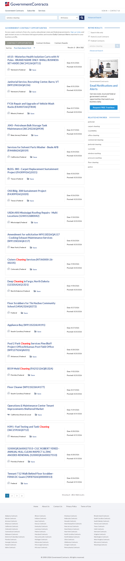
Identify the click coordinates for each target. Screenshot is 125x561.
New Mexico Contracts (71, 529)
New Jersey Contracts (71, 526)
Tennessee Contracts (101, 524)
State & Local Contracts (100, 37)
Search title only (97, 32)
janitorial (91, 122)
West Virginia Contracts (101, 539)
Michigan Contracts (41, 539)
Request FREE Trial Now (104, 107)
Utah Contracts (99, 529)
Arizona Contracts (11, 521)
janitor (90, 167)
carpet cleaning (94, 126)
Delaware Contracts (11, 534)
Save (34, 70)
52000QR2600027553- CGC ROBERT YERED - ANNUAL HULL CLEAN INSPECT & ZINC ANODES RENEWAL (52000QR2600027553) (33, 451)
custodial (91, 149)
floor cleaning (93, 162)
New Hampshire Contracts (73, 524)
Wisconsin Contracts (101, 542)
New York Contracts (70, 531)
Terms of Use (86, 506)
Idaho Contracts (10, 547)
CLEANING (92, 131)
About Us (45, 506)
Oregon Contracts (70, 545)
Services (41, 11)
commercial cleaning (95, 140)
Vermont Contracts (100, 531)
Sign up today (76, 32)
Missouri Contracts (41, 547)
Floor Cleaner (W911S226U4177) (26, 387)
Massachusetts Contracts (43, 537)
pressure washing (95, 158)
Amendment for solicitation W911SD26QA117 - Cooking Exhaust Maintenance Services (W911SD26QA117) (33, 237)
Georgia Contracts (11, 542)
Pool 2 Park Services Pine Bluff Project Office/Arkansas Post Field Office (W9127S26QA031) (30, 346)
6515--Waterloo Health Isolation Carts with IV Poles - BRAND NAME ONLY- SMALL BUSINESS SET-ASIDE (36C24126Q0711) (33, 60)
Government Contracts (14, 11)
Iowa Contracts (40, 521)
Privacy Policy (71, 506)
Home (36, 506)
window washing (94, 153)
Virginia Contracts (100, 534)
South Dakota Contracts (101, 521)
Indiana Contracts (40, 518)
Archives (43, 43)
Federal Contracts (97, 41)
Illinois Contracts (40, 516)
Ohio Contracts (69, 539)
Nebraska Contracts (70, 518)
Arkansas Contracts (11, 524)
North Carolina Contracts (72, 534)
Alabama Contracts (11, 516)
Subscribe (31, 11)
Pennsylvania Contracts (72, 547)
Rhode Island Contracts (101, 516)
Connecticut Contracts (12, 531)
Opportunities (19, 43)
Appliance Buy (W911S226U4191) (26, 324)
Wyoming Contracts (100, 545)
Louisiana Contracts (41, 529)
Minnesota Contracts (42, 542)
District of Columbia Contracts (15, 537)
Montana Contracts (70, 516)
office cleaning (93, 135)
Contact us (115, 11)
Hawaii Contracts (10, 545)
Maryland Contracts (41, 534)
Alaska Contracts (10, 518)
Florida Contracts (10, 539)
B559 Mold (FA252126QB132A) (30, 368)
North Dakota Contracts (72, 537)
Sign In (104, 11)
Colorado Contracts (11, 529)
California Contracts (11, 526)
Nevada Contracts (70, 521)
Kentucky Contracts (41, 526)
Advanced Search (94, 17)
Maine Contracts (40, 531)
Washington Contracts (101, 537)
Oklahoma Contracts (71, 542)
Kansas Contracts (40, 524)
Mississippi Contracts (42, 545)
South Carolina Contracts (102, 518)
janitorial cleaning (94, 144)
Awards (61, 43)
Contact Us (57, 506)
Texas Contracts (99, 526)
